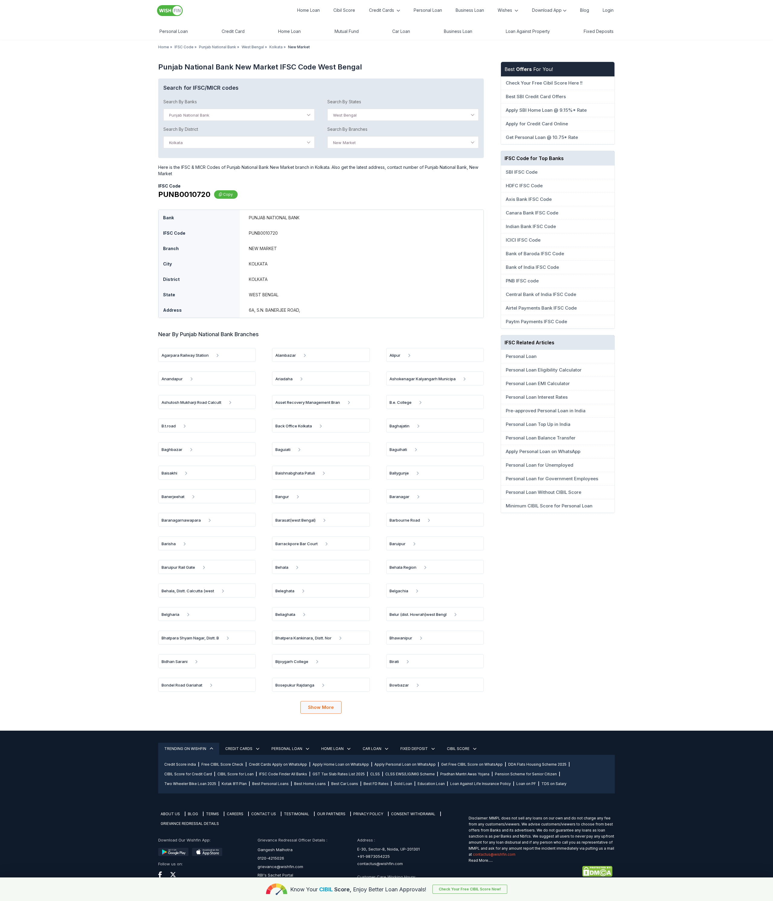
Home (163, 47)
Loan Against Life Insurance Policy (480, 783)
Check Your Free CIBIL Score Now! (470, 889)
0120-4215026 (271, 858)
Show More (321, 707)
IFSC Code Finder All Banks (283, 774)
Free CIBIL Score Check (222, 764)
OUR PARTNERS (331, 814)
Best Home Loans (310, 783)
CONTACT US (263, 814)
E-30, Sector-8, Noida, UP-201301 (388, 849)
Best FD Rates (376, 783)
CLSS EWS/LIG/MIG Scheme (410, 774)
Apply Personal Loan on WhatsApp (405, 764)
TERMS (212, 814)
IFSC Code (184, 47)
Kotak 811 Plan (234, 783)
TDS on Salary (553, 783)
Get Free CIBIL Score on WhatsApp (472, 764)
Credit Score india (180, 764)
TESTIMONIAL (296, 814)
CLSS (375, 774)
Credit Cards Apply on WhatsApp (278, 764)
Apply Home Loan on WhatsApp (341, 764)
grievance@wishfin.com (280, 866)
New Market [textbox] (344, 142)
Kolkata (276, 47)
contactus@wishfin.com (380, 863)
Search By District (180, 129)
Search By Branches (347, 129)
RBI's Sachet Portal (275, 875)
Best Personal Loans (270, 783)
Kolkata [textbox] (176, 142)
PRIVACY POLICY (368, 814)
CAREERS (235, 814)
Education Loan (431, 783)
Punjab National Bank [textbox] (189, 115)
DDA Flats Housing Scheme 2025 (537, 764)
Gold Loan (403, 783)
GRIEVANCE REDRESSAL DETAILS (190, 823)
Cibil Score (344, 10)
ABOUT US (170, 814)
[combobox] (239, 115)
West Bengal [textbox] (345, 115)
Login (608, 10)
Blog (584, 10)
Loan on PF (526, 783)
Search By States (344, 101)
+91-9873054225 (373, 856)
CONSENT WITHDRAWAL (413, 814)
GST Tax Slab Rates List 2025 (339, 774)
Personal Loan (428, 10)
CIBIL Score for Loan (235, 774)
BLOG (193, 814)
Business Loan (470, 10)
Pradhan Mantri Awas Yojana (464, 774)
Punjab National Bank (217, 47)
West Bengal (253, 47)
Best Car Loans (344, 783)
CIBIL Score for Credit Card (188, 774)
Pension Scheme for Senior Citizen (526, 774)
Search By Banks (180, 101)
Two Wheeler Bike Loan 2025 (190, 783)
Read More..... (481, 860)
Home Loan (308, 10)
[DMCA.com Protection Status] (540, 871)
